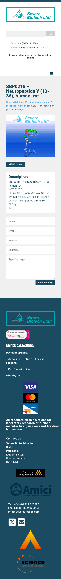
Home (9, 102)
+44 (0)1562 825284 (26, 507)
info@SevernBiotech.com (32, 47)
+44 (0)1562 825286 (28, 43)
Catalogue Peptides (24, 102)
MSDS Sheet (16, 164)
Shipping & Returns (20, 345)
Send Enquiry (45, 282)
